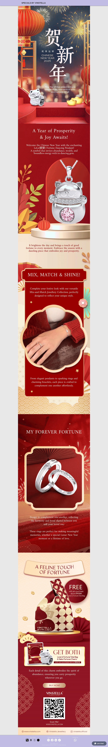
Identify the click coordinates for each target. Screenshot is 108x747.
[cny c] (54, 339)
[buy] (54, 685)
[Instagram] (48, 740)
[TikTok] (59, 740)
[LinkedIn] (56, 740)
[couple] (54, 478)
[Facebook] (52, 740)
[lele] (68, 201)
